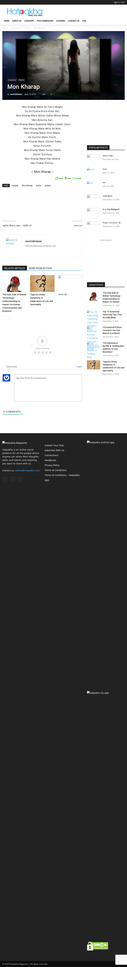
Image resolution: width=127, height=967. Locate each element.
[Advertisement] (86, 12)
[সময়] (93, 187)
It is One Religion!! (111, 209)
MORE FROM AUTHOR (40, 268)
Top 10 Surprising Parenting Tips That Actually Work (112, 314)
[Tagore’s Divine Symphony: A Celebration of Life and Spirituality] (42, 283)
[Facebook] (4, 2)
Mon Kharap (27, 185)
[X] (15, 2)
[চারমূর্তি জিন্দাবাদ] (93, 199)
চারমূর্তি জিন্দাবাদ (107, 196)
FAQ (84, 21)
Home (6, 21)
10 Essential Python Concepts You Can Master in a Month (112, 330)
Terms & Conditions (55, 470)
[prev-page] (4, 318)
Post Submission (45, 21)
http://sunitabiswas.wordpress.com (40, 246)
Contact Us (73, 21)
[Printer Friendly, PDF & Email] (68, 178)
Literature (16, 27)
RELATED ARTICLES (14, 268)
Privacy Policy (52, 465)
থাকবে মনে (78, 225)
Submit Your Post (54, 445)
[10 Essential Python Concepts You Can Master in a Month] (93, 338)
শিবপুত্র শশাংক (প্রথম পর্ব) (111, 223)
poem (38, 185)
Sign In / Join (119, 2)
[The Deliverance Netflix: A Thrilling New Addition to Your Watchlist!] (93, 355)
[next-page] (10, 318)
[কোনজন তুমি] (70, 283)
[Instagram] (10, 2)
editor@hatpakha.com (27, 470)
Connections (51, 455)
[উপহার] (93, 172)
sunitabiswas (16, 94)
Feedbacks (50, 460)
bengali (15, 185)
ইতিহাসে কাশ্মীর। (108, 156)
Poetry (27, 27)
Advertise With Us (54, 450)
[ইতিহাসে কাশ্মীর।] (93, 159)
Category (29, 21)
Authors (60, 21)
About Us (16, 21)
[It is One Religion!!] (93, 212)
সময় (104, 183)
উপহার (105, 169)
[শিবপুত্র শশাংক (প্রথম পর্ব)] (93, 226)
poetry (48, 185)
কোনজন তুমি (62, 294)
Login (78, 366)
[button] (121, 20)
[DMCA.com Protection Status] (97, 949)
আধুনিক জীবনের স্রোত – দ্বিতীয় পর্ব (16, 225)
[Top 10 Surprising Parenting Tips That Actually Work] (93, 320)
